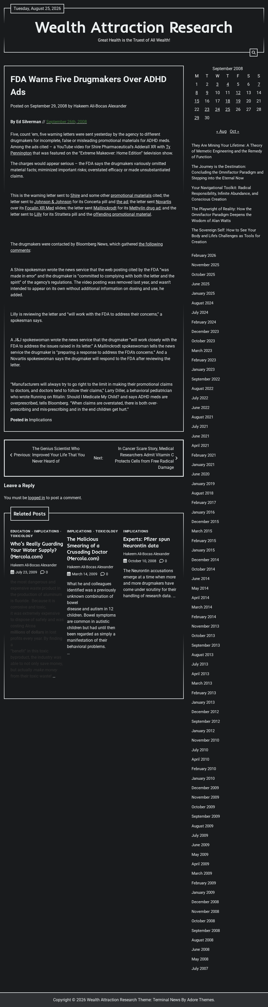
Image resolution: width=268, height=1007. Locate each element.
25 (227, 109)
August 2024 (202, 303)
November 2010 (205, 740)
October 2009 (203, 807)
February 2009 (204, 883)
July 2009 (200, 835)
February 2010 (204, 768)
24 (217, 109)
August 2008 (202, 940)
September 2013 (206, 645)
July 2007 (200, 968)
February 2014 (204, 617)
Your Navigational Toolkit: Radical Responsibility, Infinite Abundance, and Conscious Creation (225, 193)
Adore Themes (200, 999)
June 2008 (200, 949)
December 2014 (205, 559)
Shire (75, 195)
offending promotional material (122, 214)
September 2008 (206, 930)
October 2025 (203, 274)
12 (238, 92)
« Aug (221, 131)
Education (20, 531)
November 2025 (205, 265)
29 (196, 117)
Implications (40, 419)
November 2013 (205, 626)
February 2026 (204, 255)
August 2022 (202, 388)
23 (207, 109)
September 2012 (206, 721)
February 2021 (204, 455)
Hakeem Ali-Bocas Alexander (100, 106)
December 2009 (205, 788)
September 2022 (206, 379)
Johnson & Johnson (52, 201)
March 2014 (202, 607)
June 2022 (200, 407)
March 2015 (202, 531)
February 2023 (204, 360)
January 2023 (203, 369)
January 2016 (203, 512)
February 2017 (204, 502)
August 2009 (202, 826)
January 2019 (203, 483)
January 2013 (203, 702)
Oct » (234, 131)
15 (196, 101)
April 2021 (200, 445)
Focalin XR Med (39, 208)
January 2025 (203, 293)
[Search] (254, 52)
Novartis (163, 201)
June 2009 (200, 845)
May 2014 (200, 588)
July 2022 (200, 398)
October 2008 (203, 921)
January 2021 (203, 464)
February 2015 (204, 540)
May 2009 (200, 854)
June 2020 (200, 474)
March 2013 (202, 683)
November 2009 (205, 797)
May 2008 (200, 959)
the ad (122, 201)
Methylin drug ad (144, 208)
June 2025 (200, 284)
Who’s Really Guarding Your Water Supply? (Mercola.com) (36, 550)
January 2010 (203, 778)
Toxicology (21, 536)
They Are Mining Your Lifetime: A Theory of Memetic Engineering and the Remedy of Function (227, 151)
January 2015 (203, 550)
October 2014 (203, 569)
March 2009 (202, 873)
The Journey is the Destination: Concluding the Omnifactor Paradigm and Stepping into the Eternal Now (227, 172)
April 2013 (200, 674)
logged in (36, 497)
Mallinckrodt (104, 208)
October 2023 (203, 341)
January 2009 (203, 892)
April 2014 (200, 597)
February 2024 (204, 322)
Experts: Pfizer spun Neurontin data (146, 542)
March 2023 (202, 350)
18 (227, 101)
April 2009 (200, 864)
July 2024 (200, 312)
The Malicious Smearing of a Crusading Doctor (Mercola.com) (87, 549)
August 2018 (202, 493)
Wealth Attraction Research (134, 26)
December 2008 (205, 902)
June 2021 (200, 436)
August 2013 (202, 654)
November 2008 (205, 911)
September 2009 (206, 816)
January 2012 (203, 731)
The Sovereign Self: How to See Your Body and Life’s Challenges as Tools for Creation (226, 236)
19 (238, 101)
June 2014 (200, 578)
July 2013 (200, 664)
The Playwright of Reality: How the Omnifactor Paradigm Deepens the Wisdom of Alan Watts (222, 215)
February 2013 (204, 693)
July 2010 (200, 750)
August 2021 (202, 417)
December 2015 (205, 521)
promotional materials (131, 195)
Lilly (38, 214)
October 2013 (203, 635)
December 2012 (205, 711)
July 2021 (200, 426)
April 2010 (200, 759)
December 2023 (205, 331)
